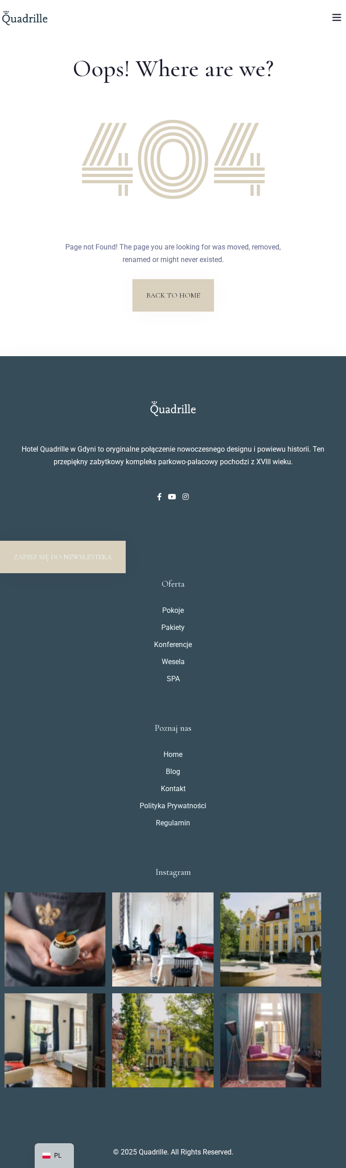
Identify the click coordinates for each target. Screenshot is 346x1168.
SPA (173, 679)
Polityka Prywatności (173, 805)
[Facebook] (160, 497)
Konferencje (173, 644)
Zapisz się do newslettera (63, 556)
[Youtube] (173, 497)
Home (173, 754)
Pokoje (173, 610)
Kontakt (173, 788)
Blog (173, 771)
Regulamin (173, 823)
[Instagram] (185, 497)
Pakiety (173, 627)
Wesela (173, 661)
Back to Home (173, 295)
